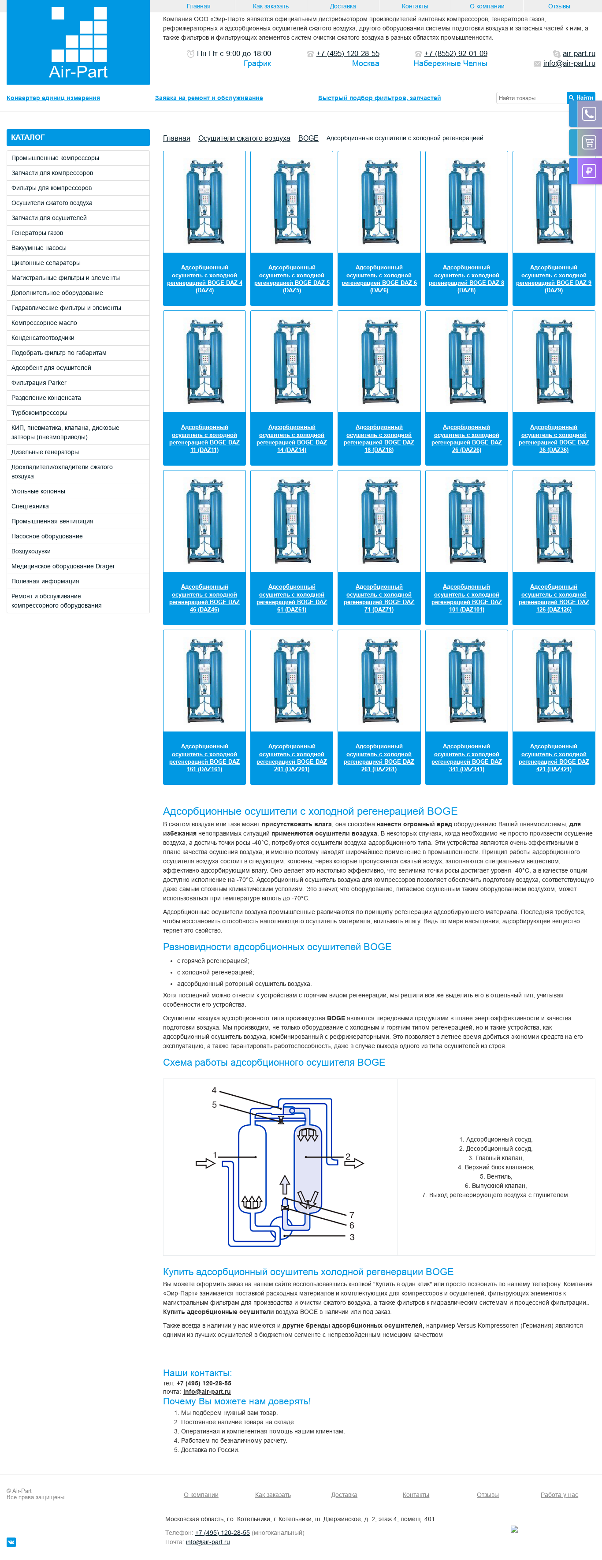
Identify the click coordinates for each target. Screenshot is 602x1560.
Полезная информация (45, 581)
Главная (199, 6)
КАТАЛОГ (28, 137)
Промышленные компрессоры (55, 157)
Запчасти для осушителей (49, 217)
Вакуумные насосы (39, 247)
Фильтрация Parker (39, 382)
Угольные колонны (38, 491)
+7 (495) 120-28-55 (204, 1383)
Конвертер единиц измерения (53, 97)
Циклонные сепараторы (46, 262)
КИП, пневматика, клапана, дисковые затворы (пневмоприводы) (65, 432)
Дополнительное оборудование (57, 292)
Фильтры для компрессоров (51, 187)
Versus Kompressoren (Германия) (505, 1325)
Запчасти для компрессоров (52, 172)
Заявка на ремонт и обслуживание (209, 97)
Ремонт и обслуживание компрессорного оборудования (56, 601)
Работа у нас (559, 1494)
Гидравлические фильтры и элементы (66, 307)
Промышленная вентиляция (52, 521)
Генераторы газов (37, 232)
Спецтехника (30, 506)
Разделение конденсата (46, 397)
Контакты (415, 6)
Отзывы (559, 6)
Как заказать (271, 6)
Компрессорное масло (44, 322)
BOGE (308, 138)
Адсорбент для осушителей (51, 367)
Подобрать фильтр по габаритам (59, 352)
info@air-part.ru (207, 1391)
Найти (584, 97)
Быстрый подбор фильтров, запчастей (379, 97)
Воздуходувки (31, 551)
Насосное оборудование (47, 536)
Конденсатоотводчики (42, 337)
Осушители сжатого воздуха (52, 202)
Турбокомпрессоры (39, 412)
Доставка (343, 6)
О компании (487, 6)
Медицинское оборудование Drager (63, 566)
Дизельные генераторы (45, 451)
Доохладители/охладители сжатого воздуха (62, 471)
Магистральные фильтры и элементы (65, 277)
